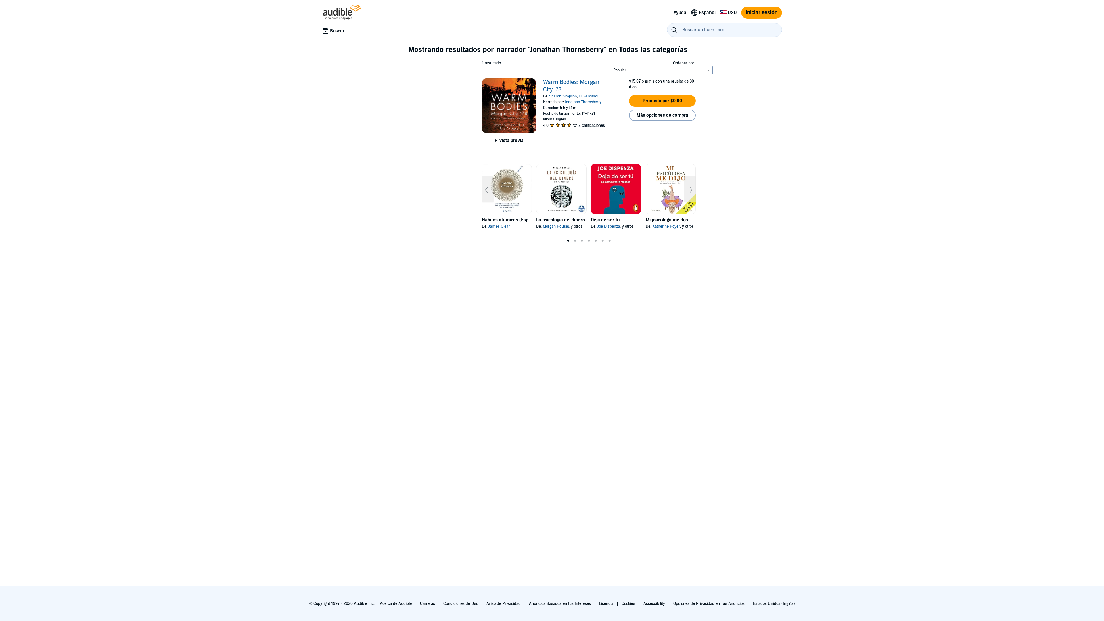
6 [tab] (602, 241)
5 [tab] (596, 241)
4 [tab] (589, 241)
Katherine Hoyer (666, 226)
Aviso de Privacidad (503, 603)
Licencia (606, 603)
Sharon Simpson (563, 96)
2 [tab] (575, 241)
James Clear (499, 226)
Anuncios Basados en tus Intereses (560, 603)
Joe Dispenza (608, 226)
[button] (662, 101)
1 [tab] (568, 241)
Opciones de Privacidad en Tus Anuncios (709, 603)
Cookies (628, 603)
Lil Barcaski (588, 96)
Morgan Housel (556, 226)
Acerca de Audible (396, 603)
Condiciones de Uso (460, 603)
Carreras (427, 603)
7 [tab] (609, 241)
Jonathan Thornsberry (583, 102)
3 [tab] (582, 241)
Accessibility (654, 603)
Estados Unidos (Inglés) (774, 603)
